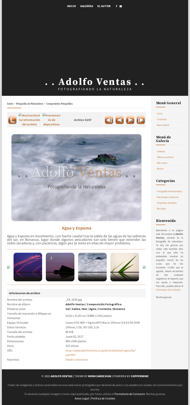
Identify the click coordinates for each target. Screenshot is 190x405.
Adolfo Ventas (75, 304)
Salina (76, 309)
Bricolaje (161, 208)
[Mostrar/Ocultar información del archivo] (29, 119)
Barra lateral (163, 125)
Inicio (71, 6)
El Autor (104, 6)
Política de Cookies (103, 398)
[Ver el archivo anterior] (119, 119)
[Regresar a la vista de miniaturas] (12, 119)
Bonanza (119, 309)
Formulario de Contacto (168, 289)
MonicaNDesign (99, 376)
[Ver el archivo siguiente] (130, 119)
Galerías (86, 6)
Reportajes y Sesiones (167, 197)
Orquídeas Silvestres (167, 202)
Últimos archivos (165, 157)
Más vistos (162, 163)
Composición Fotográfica (59, 103)
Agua (92, 309)
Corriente (104, 309)
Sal (67, 309)
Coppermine (140, 376)
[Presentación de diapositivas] (52, 119)
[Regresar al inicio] (109, 119)
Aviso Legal (82, 398)
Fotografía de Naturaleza (29, 103)
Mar (84, 309)
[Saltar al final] (140, 119)
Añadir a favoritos (76, 359)
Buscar (160, 168)
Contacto (162, 119)
